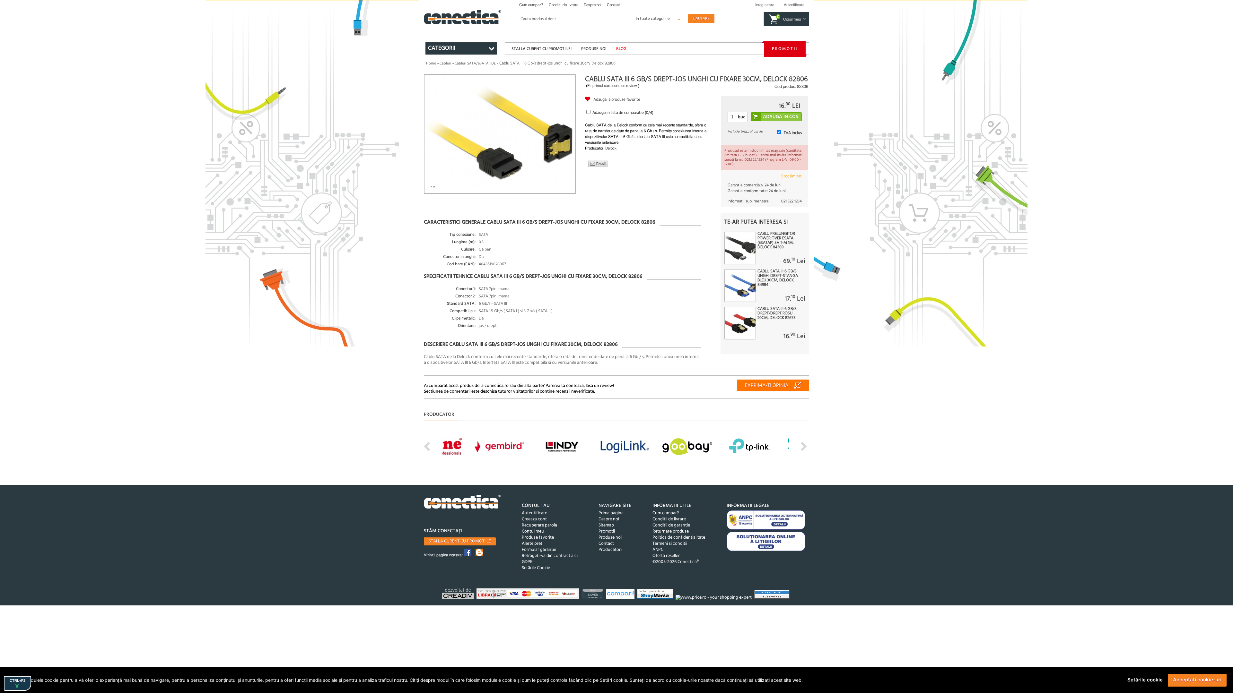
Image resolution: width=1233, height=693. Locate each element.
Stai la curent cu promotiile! (542, 49)
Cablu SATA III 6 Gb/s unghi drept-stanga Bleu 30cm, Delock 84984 (777, 278)
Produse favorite (538, 537)
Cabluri (445, 63)
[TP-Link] (593, 595)
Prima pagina (611, 513)
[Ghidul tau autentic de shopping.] (621, 595)
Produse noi (593, 49)
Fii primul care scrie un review (612, 86)
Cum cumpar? (531, 5)
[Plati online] (529, 594)
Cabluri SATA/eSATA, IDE (475, 63)
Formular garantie (539, 549)
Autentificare (534, 513)
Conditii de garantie (671, 525)
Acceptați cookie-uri (1197, 680)
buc (741, 117)
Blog (621, 49)
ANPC (657, 549)
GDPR (527, 562)
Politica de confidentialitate (678, 537)
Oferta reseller (666, 556)
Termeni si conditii (669, 543)
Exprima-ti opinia (766, 385)
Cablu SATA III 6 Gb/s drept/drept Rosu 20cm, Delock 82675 (777, 313)
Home (431, 63)
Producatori (610, 549)
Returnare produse (670, 531)
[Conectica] (462, 502)
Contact (613, 5)
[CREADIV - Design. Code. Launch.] (459, 594)
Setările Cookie (536, 568)
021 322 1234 (791, 201)
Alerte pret (532, 543)
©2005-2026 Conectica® (675, 562)
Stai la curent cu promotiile (460, 541)
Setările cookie (1145, 680)
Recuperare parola (539, 525)
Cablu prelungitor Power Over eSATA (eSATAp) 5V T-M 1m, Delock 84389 (776, 241)
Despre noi (592, 5)
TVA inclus (793, 133)
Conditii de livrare (563, 5)
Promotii (785, 49)
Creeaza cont (534, 519)
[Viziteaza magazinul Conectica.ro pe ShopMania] (656, 595)
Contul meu (533, 531)
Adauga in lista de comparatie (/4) (622, 112)
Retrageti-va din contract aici (550, 556)
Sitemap (606, 525)
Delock (610, 148)
